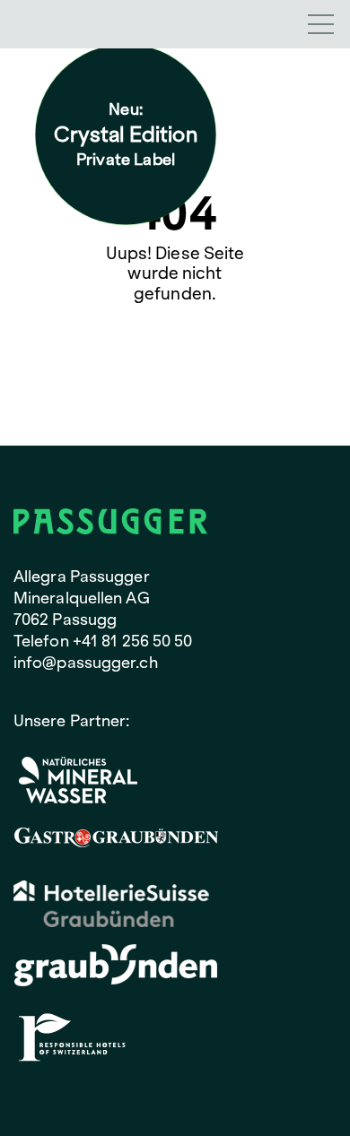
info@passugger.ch (85, 662)
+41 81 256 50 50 (133, 640)
